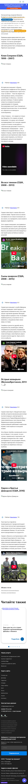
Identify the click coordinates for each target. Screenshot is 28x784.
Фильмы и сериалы (7, 19)
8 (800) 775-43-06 (6, 709)
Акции (3, 695)
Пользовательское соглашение (8, 728)
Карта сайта (5, 671)
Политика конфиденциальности (8, 726)
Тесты (2, 690)
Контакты (3, 698)
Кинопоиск (13, 82)
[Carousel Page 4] (15, 646)
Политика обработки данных (8, 730)
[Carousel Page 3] (13, 646)
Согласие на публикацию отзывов (9, 724)
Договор (3, 678)
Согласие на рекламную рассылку (9, 722)
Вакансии (3, 666)
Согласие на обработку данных (8, 720)
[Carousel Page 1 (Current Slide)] (8, 646)
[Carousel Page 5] (17, 646)
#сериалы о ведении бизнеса (8, 592)
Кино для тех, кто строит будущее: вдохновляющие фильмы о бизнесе (12, 629)
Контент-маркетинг (6, 658)
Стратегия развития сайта (8, 663)
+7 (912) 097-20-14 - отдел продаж (11, 711)
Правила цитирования (6, 732)
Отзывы (3, 683)
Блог (2, 688)
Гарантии (3, 680)
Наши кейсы (4, 685)
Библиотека (4, 693)
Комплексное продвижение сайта (10, 656)
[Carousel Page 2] (10, 646)
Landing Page (4, 661)
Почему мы (4, 675)
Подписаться (14, 753)
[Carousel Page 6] (19, 646)
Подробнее (15, 639)
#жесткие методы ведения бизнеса (10, 590)
